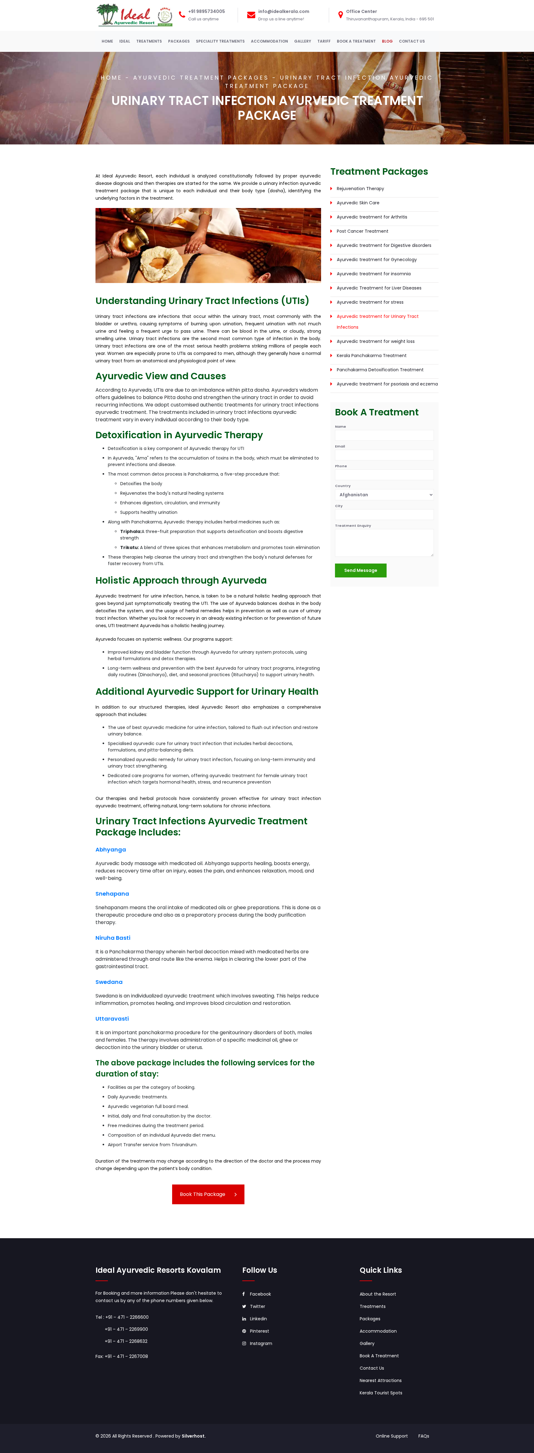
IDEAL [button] (124, 41)
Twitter (257, 1306)
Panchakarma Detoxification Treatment (380, 370)
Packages (370, 1319)
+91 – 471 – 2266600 (127, 1317)
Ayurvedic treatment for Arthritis (372, 217)
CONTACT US (412, 41)
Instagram (261, 1343)
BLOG (387, 41)
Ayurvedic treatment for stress (370, 302)
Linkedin (258, 1319)
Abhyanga (110, 849)
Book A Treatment (379, 1356)
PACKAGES (179, 41)
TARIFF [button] (324, 41)
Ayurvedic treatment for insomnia (374, 274)
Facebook (260, 1294)
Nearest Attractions (381, 1380)
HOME (109, 41)
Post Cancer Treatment (362, 231)
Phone (341, 466)
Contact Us (372, 1368)
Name (340, 426)
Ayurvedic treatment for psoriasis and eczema (387, 384)
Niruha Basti (112, 938)
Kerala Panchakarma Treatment (372, 355)
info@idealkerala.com (283, 11)
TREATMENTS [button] (149, 41)
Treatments (373, 1306)
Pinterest (259, 1331)
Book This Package (202, 1194)
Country (343, 485)
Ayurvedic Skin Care (358, 203)
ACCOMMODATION (269, 41)
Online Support (392, 1436)
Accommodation (378, 1331)
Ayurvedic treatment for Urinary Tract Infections (378, 321)
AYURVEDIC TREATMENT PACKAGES (201, 77)
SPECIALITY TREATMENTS (220, 41)
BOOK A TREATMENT (356, 41)
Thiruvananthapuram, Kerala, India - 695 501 (390, 19)
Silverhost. (194, 1436)
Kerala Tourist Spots (381, 1393)
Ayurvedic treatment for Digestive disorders (384, 245)
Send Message (360, 570)
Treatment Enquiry (353, 525)
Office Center (361, 11)
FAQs (423, 1436)
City (339, 505)
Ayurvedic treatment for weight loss (376, 341)
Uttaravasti (112, 1018)
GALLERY (302, 41)
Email (340, 446)
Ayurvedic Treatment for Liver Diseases (379, 288)
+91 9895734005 (206, 11)
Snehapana (112, 893)
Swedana (109, 982)
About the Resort (378, 1294)
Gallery (367, 1343)
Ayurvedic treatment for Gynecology (377, 259)
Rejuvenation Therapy (360, 188)
